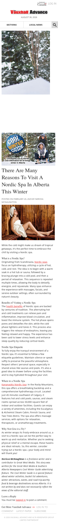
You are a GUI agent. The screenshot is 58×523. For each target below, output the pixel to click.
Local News (35, 24)
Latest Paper (23, 511)
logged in (21, 499)
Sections (12, 24)
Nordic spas (40, 261)
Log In (52, 3)
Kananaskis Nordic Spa (14, 384)
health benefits (14, 306)
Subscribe (40, 511)
